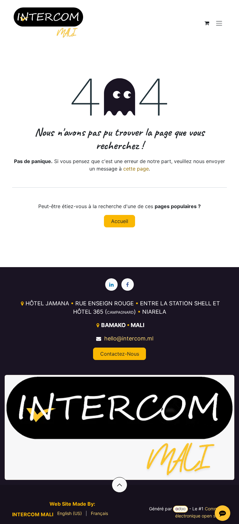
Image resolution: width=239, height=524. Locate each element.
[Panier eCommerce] (206, 23)
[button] (119, 485)
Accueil (119, 221)
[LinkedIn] (111, 284)
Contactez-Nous (119, 354)
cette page (136, 169)
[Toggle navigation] (219, 23)
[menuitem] (69, 513)
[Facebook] (127, 284)
